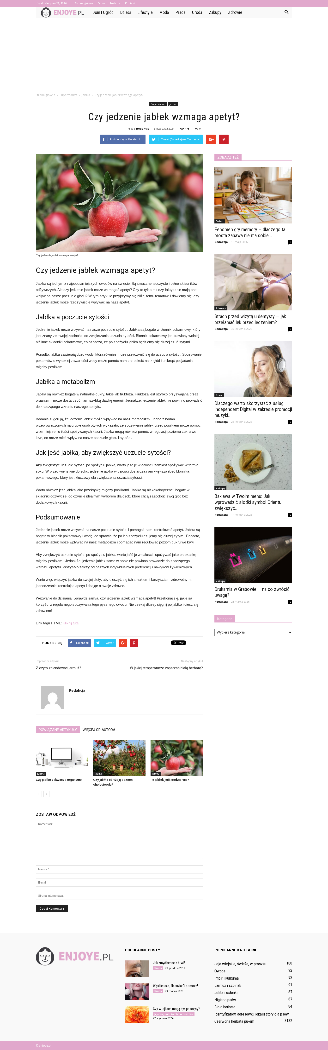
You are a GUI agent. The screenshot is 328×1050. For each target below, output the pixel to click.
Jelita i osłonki (225, 992)
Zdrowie (235, 12)
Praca (180, 12)
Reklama (115, 3)
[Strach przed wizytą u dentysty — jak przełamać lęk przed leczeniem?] (253, 282)
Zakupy (215, 12)
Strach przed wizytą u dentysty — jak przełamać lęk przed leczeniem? (250, 319)
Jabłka (173, 104)
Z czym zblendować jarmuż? (58, 668)
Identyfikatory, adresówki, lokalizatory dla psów (251, 1014)
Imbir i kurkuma (226, 978)
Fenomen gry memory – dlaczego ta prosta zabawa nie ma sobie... (249, 232)
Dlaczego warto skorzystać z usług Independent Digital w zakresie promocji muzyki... (253, 409)
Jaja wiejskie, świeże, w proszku (173, 1014)
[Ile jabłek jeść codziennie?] (177, 758)
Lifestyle (145, 12)
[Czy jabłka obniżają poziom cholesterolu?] (119, 758)
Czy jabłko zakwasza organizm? (59, 780)
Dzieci (125, 12)
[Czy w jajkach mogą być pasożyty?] (137, 1014)
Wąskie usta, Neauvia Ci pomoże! (175, 986)
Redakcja (143, 128)
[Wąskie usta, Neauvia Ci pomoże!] (137, 991)
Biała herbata (224, 1006)
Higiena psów (225, 999)
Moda (164, 12)
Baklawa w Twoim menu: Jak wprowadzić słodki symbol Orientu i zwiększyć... (249, 502)
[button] (286, 12)
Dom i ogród (103, 12)
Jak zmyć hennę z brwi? (169, 963)
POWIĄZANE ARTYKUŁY (58, 730)
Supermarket (158, 104)
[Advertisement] (164, 54)
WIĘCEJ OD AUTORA (99, 730)
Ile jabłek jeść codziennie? (170, 780)
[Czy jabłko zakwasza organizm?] (62, 758)
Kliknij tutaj (71, 623)
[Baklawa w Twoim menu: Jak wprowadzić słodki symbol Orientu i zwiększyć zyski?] (253, 462)
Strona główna (84, 3)
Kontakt (130, 3)
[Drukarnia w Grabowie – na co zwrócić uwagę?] (253, 555)
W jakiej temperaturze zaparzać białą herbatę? (166, 668)
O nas (101, 3)
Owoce (219, 971)
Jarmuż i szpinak (227, 985)
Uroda (197, 12)
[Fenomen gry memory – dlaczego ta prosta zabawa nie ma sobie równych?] (253, 195)
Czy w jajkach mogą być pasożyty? (176, 1009)
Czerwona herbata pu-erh (234, 1021)
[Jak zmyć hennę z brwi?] (137, 968)
